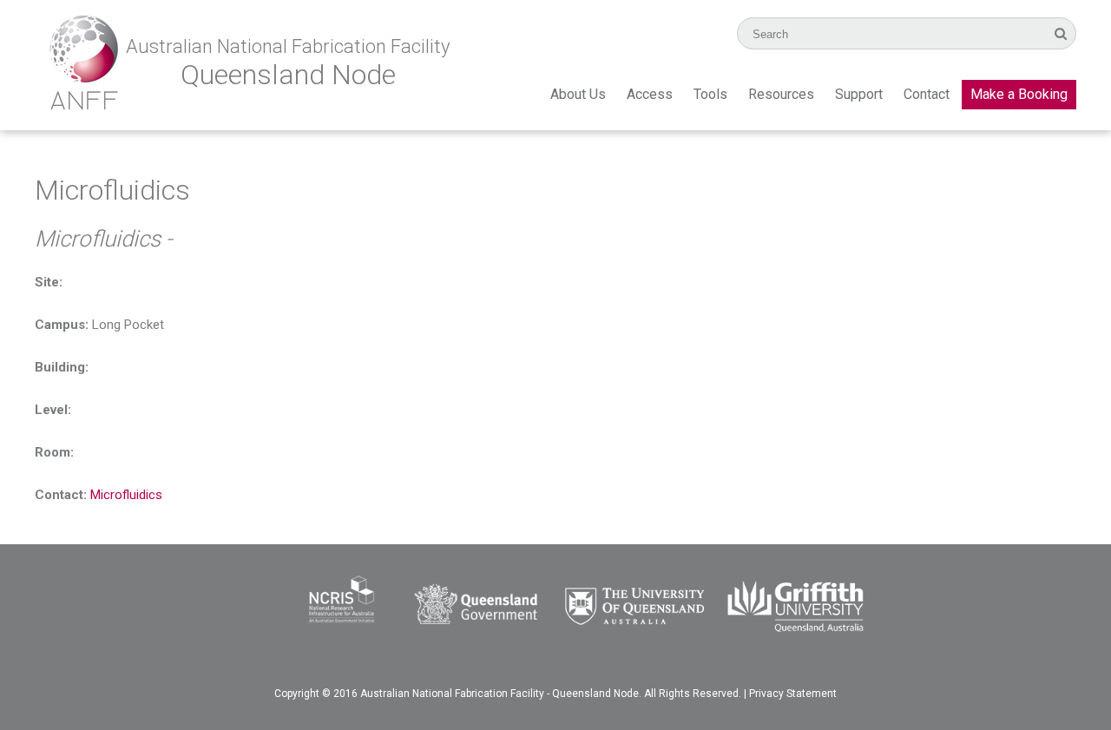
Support (859, 94)
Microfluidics (126, 495)
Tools (710, 94)
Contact (927, 94)
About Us (578, 94)
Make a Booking (1019, 94)
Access (650, 94)
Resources (781, 94)
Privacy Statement (793, 693)
